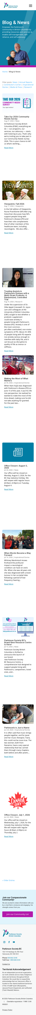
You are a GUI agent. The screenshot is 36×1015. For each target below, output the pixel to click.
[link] (11, 5)
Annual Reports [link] (25, 82)
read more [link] (8, 148)
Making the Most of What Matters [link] (16, 379)
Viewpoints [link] (19, 206)
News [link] (15, 82)
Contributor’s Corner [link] (12, 84)
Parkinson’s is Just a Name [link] (16, 728)
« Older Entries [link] (8, 880)
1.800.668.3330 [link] (15, 960)
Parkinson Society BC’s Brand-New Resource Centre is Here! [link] (18, 642)
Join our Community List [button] (17, 914)
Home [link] (4, 71)
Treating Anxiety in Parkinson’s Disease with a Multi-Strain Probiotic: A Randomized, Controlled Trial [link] (16, 295)
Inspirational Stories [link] (22, 383)
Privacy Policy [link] (7, 1010)
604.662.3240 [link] (12, 958)
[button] (30, 5)
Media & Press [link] (16, 87)
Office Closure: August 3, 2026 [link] (16, 467)
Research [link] (28, 87)
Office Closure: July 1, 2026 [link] (17, 815)
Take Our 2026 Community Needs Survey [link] (16, 118)
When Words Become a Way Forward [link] (17, 554)
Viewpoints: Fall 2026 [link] (14, 204)
